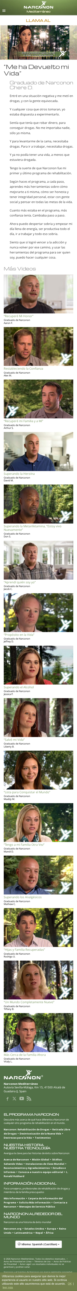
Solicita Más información (34, 1202)
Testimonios (43, 1137)
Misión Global (40, 1159)
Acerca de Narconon (16, 1159)
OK (70, 1283)
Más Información (14, 1198)
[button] (38, 1246)
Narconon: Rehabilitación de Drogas (26, 1129)
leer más (8, 1287)
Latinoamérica (23, 1232)
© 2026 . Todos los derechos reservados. (35, 1258)
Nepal (39, 1232)
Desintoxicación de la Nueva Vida (40, 1133)
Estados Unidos (34, 1228)
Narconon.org (12, 1228)
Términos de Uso (42, 1261)
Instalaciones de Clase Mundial (45, 1163)
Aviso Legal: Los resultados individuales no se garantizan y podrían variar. (34, 1265)
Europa (51, 1228)
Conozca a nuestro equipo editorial (40, 1172)
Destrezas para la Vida (18, 1137)
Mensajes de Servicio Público (37, 1206)
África (49, 1232)
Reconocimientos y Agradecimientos (27, 1168)
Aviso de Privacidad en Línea (17, 1261)
